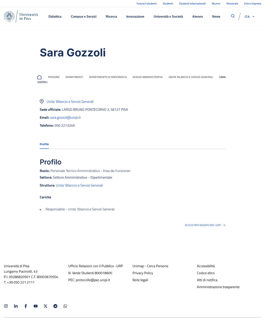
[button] (247, 16)
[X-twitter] (45, 306)
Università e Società (168, 16)
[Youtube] (36, 306)
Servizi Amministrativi (147, 77)
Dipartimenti (74, 77)
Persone (54, 77)
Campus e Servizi (83, 16)
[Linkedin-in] (16, 306)
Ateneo (197, 16)
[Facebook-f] (26, 306)
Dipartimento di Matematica (108, 77)
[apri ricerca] (233, 16)
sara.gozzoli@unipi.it (65, 117)
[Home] (21, 16)
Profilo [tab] (44, 144)
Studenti (168, 3)
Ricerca (111, 16)
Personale (232, 3)
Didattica (54, 16)
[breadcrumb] (40, 77)
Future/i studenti (147, 3)
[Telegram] (55, 306)
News (216, 16)
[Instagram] (6, 306)
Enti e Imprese (252, 3)
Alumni (216, 3)
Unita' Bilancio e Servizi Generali (191, 77)
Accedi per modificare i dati (203, 225)
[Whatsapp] (65, 306)
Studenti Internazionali (192, 3)
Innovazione (135, 16)
